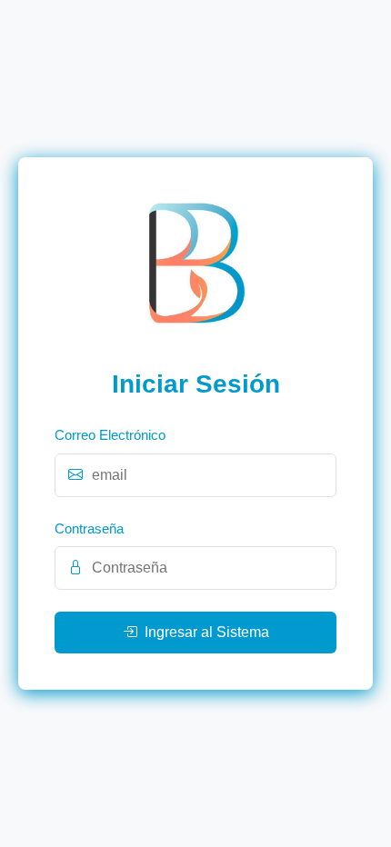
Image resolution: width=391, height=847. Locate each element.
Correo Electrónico (110, 435)
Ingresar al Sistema (207, 632)
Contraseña (89, 528)
